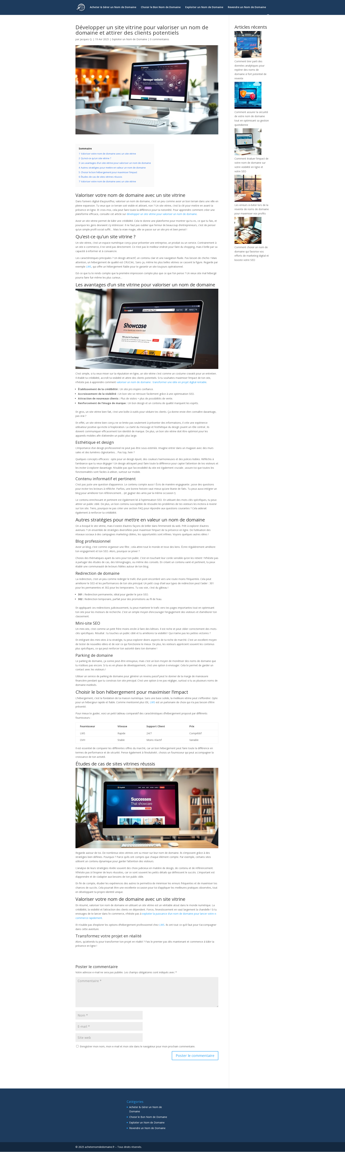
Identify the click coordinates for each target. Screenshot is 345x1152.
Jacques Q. (86, 39)
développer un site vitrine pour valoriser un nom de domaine (162, 214)
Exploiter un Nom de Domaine (204, 7)
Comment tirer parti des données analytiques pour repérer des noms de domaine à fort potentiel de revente (250, 70)
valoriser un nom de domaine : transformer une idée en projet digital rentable (161, 382)
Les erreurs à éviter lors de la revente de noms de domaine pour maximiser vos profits (251, 209)
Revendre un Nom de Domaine (247, 7)
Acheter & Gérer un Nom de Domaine (113, 7)
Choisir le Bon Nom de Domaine (161, 7)
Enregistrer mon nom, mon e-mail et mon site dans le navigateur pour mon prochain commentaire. (137, 1046)
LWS (88, 266)
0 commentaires (159, 39)
